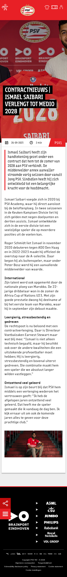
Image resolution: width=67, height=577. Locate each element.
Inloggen (61, 7)
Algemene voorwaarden (25, 563)
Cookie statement (55, 566)
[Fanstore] (47, 7)
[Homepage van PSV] (27, 10)
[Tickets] (54, 7)
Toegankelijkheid (45, 563)
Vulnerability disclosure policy (16, 566)
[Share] (5, 503)
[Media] (3, 7)
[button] (5, 514)
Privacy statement (38, 566)
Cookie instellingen (33, 570)
